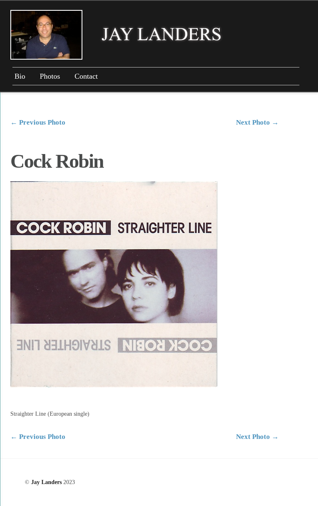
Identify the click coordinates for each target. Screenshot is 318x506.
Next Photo (257, 122)
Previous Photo (37, 122)
